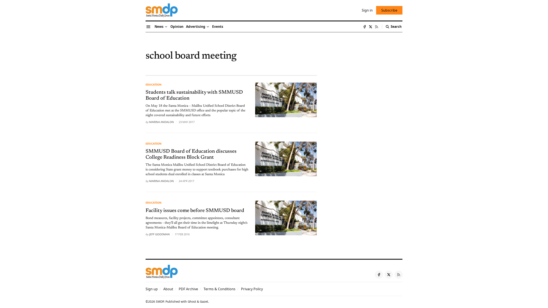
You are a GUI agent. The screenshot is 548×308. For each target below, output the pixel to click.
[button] (195, 27)
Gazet (204, 301)
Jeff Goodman (159, 234)
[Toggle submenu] (166, 26)
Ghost (192, 301)
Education (153, 84)
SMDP (160, 301)
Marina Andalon (161, 122)
